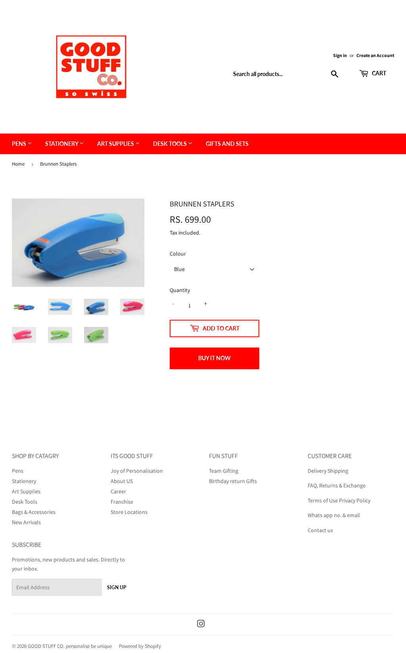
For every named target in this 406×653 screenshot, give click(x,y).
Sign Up (116, 587)
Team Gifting (223, 470)
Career (118, 491)
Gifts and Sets (227, 143)
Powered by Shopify (140, 646)
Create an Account (375, 55)
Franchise (122, 501)
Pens (19, 143)
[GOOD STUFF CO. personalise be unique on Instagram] (201, 624)
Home (18, 163)
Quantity (180, 290)
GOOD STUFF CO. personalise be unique (70, 646)
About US (122, 481)
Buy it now (214, 358)
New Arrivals (26, 522)
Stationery (62, 143)
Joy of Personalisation (137, 470)
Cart (378, 73)
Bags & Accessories (34, 512)
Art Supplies (116, 143)
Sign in (340, 55)
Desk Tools (170, 143)
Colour (178, 253)
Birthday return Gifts (233, 481)
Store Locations (129, 512)
